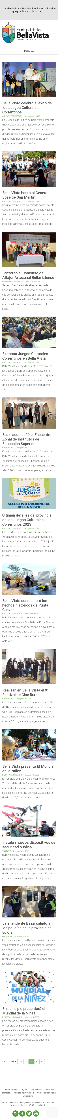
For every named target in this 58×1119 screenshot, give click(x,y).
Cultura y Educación (12, 116)
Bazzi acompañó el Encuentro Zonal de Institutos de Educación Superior (27, 439)
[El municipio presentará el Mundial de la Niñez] (29, 1002)
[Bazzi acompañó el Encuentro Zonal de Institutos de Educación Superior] (29, 428)
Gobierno (7, 851)
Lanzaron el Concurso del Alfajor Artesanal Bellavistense (28, 275)
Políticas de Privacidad (24, 1093)
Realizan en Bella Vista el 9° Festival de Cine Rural (25, 692)
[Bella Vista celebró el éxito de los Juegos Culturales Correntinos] (29, 97)
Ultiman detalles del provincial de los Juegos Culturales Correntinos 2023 (27, 520)
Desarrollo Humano (12, 281)
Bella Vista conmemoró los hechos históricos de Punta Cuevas (25, 605)
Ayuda (24, 1089)
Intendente (7, 448)
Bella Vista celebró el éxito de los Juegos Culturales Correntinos (27, 107)
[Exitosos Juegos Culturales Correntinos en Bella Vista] (29, 347)
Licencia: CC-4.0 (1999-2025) (32, 1105)
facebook (22, 1113)
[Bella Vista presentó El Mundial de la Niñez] (29, 760)
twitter (29, 1113)
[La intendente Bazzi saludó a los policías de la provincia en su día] (29, 917)
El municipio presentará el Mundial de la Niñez (23, 1010)
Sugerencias (36, 1089)
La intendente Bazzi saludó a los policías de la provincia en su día (27, 928)
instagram (15, 1113)
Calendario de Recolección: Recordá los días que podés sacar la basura (30, 10)
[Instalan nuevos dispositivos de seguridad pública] (29, 836)
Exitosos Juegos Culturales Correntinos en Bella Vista (25, 356)
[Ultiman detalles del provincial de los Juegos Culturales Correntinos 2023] (29, 509)
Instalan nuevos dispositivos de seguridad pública (28, 844)
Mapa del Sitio (11, 1089)
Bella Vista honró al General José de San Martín (25, 195)
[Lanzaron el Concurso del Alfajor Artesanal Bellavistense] (29, 267)
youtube (36, 1113)
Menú (27, 50)
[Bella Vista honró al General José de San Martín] (29, 186)
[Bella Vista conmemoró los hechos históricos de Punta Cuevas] (29, 594)
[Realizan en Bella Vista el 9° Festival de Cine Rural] (29, 684)
